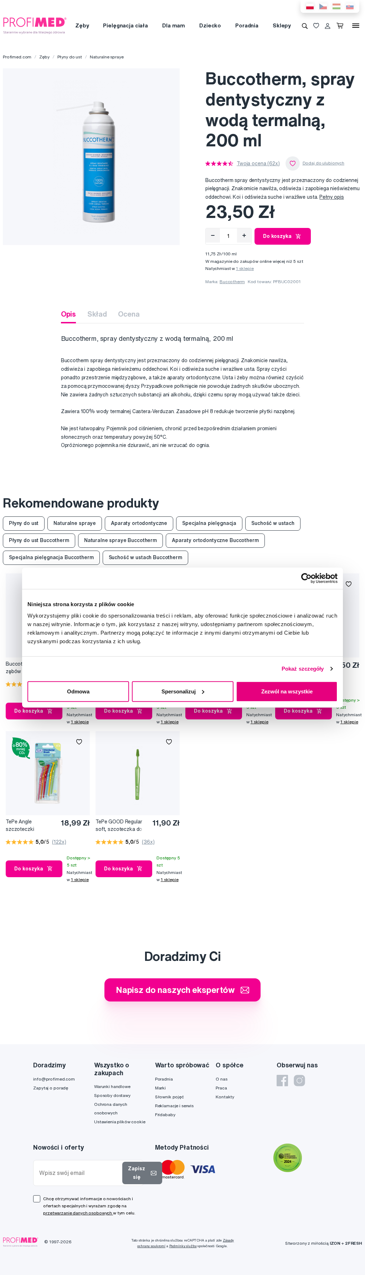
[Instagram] (299, 1080)
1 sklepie (245, 268)
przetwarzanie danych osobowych (78, 1213)
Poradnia (246, 25)
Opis (68, 314)
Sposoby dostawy (112, 1095)
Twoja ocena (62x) (258, 163)
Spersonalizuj (178, 691)
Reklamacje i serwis (174, 1105)
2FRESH (353, 1243)
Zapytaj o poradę (50, 1088)
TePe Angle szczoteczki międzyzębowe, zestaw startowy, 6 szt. (25, 825)
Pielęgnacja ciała (125, 25)
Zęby (82, 25)
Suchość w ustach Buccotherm (145, 557)
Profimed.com (17, 56)
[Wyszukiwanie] (304, 25)
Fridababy (165, 1114)
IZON (335, 1243)
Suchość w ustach (272, 523)
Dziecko (210, 25)
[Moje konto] (327, 25)
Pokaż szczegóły (303, 669)
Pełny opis (331, 196)
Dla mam (173, 25)
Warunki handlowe (112, 1086)
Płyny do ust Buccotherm (39, 540)
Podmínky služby (183, 1246)
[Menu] (356, 25)
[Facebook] (282, 1080)
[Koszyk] (341, 25)
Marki (160, 1088)
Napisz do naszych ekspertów (175, 989)
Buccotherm (232, 281)
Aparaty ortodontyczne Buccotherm (215, 540)
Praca (221, 1088)
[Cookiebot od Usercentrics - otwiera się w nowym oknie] (306, 578)
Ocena (128, 314)
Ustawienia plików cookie (119, 1121)
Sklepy (282, 25)
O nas (221, 1079)
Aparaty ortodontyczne (139, 523)
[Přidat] (244, 235)
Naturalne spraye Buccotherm (120, 540)
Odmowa (78, 691)
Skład (97, 314)
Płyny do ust (69, 56)
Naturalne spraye (107, 56)
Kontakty (225, 1096)
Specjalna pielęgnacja (209, 523)
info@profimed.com (54, 1079)
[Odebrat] (213, 235)
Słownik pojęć (169, 1096)
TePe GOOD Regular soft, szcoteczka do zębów (119, 825)
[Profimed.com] (35, 25)
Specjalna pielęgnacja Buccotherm (51, 557)
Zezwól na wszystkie (287, 691)
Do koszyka (277, 236)
